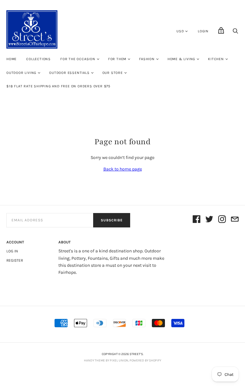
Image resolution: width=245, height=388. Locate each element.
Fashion (147, 59)
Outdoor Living (21, 73)
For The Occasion (77, 59)
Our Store (112, 73)
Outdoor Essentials (69, 73)
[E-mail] (235, 220)
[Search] (235, 33)
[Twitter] (209, 220)
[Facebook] (196, 220)
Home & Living (181, 59)
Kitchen (216, 59)
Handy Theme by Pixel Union (106, 360)
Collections (38, 59)
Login (203, 31)
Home (11, 59)
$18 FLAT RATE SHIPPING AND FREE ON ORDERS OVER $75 (58, 86)
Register (14, 260)
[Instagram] (222, 220)
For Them (117, 59)
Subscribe (111, 220)
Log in (12, 251)
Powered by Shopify (145, 360)
